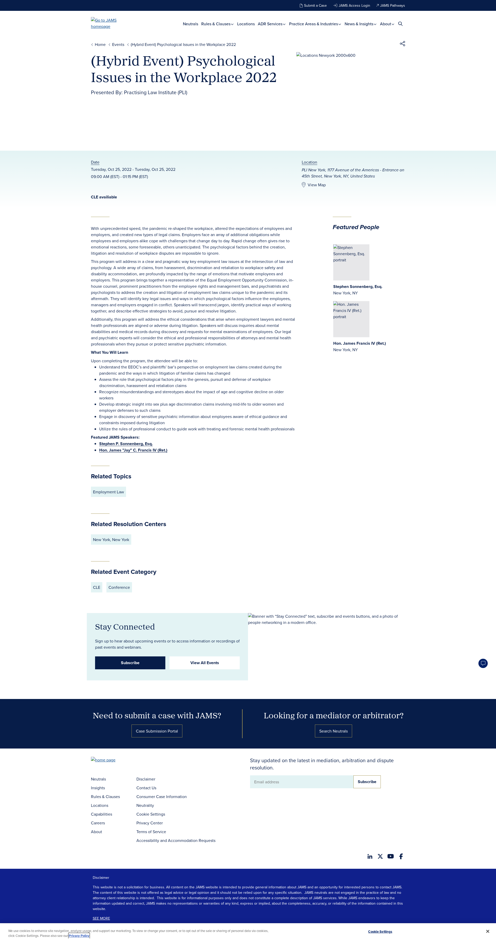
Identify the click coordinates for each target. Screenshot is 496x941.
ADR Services (270, 24)
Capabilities (101, 814)
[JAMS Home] (111, 23)
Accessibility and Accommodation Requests (175, 840)
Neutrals (190, 24)
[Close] (487, 931)
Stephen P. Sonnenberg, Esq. (126, 444)
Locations (246, 24)
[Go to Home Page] (111, 760)
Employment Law (108, 492)
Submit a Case (315, 5)
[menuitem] (190, 24)
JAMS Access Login (354, 5)
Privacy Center (149, 823)
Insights (98, 788)
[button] (402, 44)
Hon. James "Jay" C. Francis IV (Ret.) (133, 450)
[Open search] (400, 23)
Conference (119, 587)
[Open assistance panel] (483, 663)
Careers (98, 823)
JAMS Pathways (392, 5)
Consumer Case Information (161, 796)
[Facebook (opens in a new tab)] (401, 856)
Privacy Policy (79, 935)
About (386, 24)
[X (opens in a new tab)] (380, 856)
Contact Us (146, 788)
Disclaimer (145, 779)
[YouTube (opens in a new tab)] (391, 856)
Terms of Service (151, 831)
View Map (317, 185)
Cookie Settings (150, 814)
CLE (96, 587)
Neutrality (145, 805)
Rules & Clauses (216, 24)
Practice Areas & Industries (314, 24)
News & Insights (359, 24)
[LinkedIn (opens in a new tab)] (370, 856)
